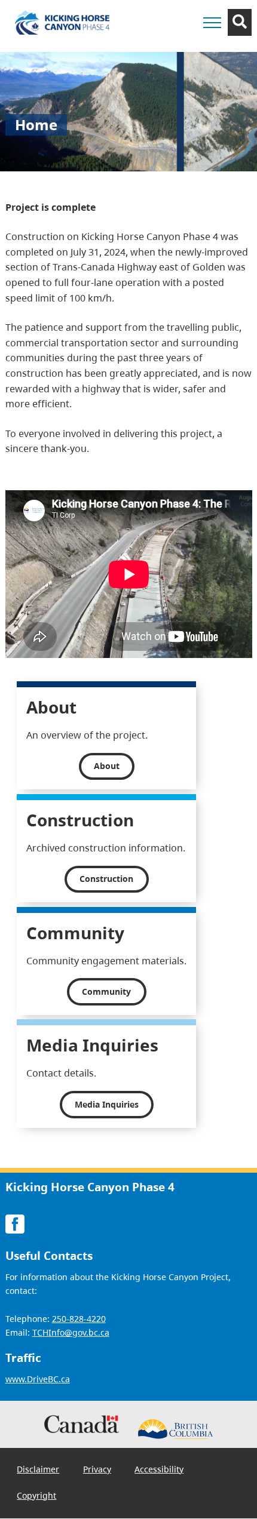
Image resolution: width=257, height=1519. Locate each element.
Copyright (36, 1495)
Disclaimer (38, 1469)
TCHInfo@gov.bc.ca (70, 1333)
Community (106, 991)
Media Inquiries (107, 1104)
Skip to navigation (162, 45)
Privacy (97, 1469)
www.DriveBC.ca (37, 1379)
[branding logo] (62, 23)
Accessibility (158, 1469)
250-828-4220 (79, 1319)
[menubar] (128, 1483)
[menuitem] (38, 1469)
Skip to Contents (162, 45)
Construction (106, 878)
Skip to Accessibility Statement (162, 51)
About (107, 765)
